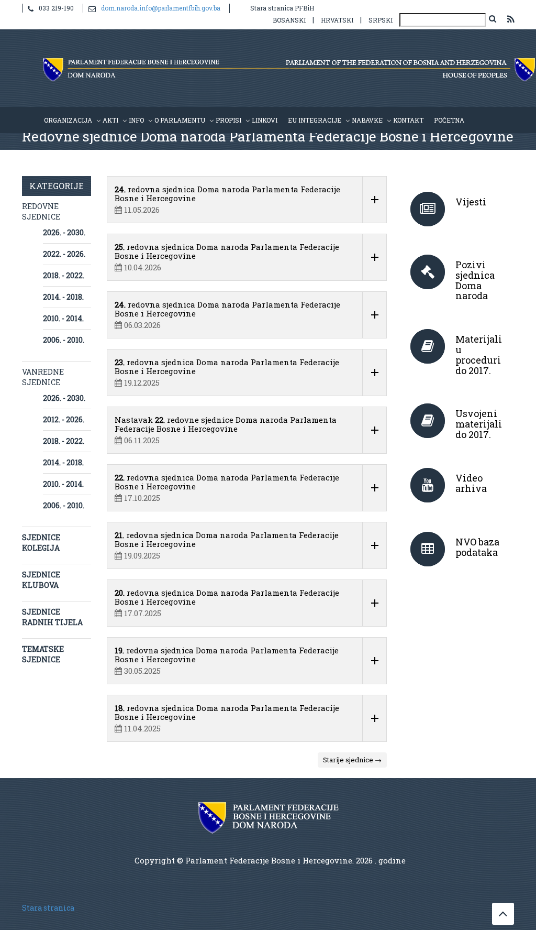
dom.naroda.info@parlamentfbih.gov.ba (160, 8)
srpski (380, 20)
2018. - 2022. (63, 275)
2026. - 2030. (64, 232)
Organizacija (68, 120)
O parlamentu (179, 120)
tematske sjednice (43, 654)
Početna (449, 120)
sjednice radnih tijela (52, 617)
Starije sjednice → (352, 759)
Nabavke (367, 120)
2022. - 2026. (64, 254)
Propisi (228, 120)
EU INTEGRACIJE (314, 120)
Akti (110, 120)
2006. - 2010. (63, 340)
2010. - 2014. (63, 318)
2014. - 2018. (63, 297)
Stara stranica (48, 908)
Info (136, 120)
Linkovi (264, 120)
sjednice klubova (41, 580)
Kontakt (408, 120)
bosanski (289, 20)
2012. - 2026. (63, 419)
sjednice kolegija (41, 542)
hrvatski (337, 20)
